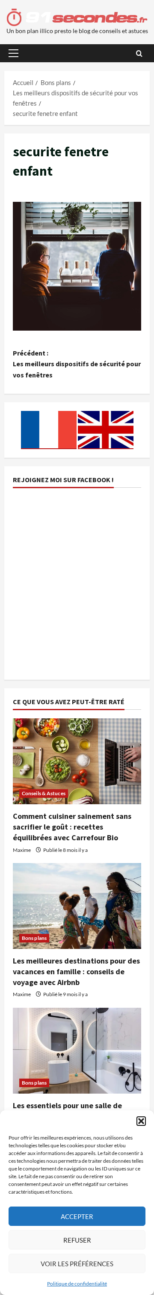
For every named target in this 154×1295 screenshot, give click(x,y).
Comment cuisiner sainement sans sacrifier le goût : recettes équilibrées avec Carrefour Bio (72, 826)
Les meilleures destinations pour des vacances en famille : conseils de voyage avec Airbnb (76, 971)
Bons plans (34, 938)
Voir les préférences (77, 1264)
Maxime (22, 850)
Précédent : (77, 364)
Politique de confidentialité (77, 1283)
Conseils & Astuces (43, 793)
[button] (141, 1121)
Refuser (77, 1240)
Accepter (77, 1216)
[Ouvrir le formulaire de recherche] (139, 53)
